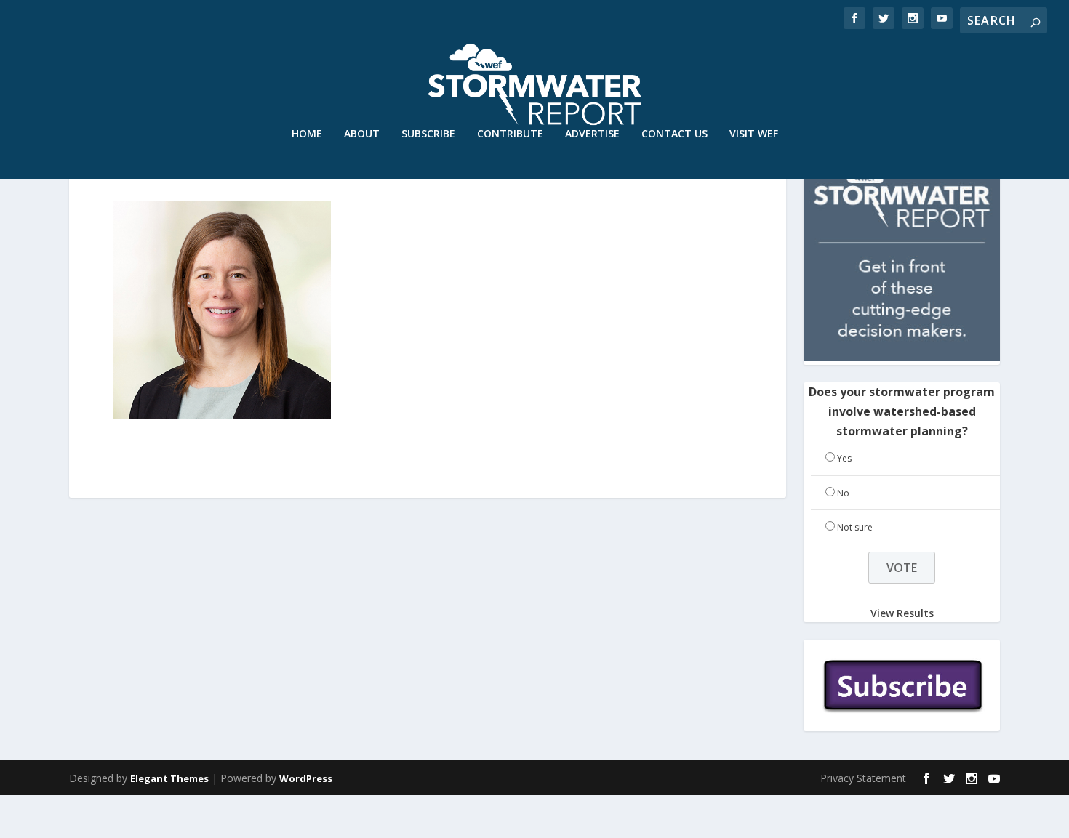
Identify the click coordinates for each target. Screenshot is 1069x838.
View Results (902, 612)
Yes (844, 458)
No (843, 493)
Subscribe (428, 134)
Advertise (592, 134)
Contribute (510, 134)
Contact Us (674, 134)
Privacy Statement (863, 778)
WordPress (305, 778)
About (362, 134)
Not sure (855, 527)
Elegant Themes (169, 778)
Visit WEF (753, 134)
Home (307, 134)
